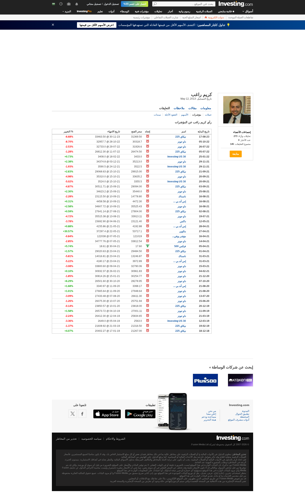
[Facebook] (82, 414)
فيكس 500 (180, 246)
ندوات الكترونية (215, 17)
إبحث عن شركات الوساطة (232, 367)
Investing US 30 (176, 156)
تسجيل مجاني (94, 3)
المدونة (245, 411)
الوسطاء (124, 11)
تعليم (100, 11)
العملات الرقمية (204, 11)
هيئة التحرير (210, 419)
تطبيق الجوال (242, 413)
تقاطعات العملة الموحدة (240, 17)
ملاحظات (179, 108)
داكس (183, 221)
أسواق (249, 11)
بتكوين (182, 231)
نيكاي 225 (180, 136)
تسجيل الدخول (111, 3)
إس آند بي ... (179, 201)
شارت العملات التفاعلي (166, 17)
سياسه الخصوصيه (91, 438)
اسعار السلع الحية (191, 17)
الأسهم (184, 114)
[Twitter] (72, 414)
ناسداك (182, 196)
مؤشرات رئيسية (141, 17)
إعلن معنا (211, 413)
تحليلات (158, 11)
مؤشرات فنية (142, 11)
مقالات (192, 108)
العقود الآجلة (171, 114)
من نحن (212, 411)
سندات (157, 114)
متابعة (235, 153)
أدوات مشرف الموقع (238, 419)
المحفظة (244, 416)
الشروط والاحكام (115, 438)
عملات (208, 114)
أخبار (170, 11)
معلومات (205, 108)
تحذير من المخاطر (66, 438)
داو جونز (182, 141)
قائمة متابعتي (225, 11)
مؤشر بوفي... (179, 236)
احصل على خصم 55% (134, 3)
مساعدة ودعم (209, 416)
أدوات (111, 11)
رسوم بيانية (184, 11)
